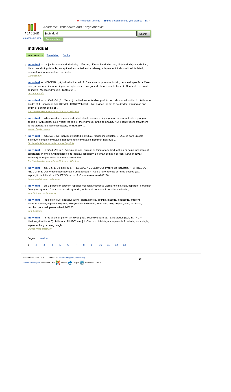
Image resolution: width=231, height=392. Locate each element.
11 (108, 244)
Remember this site (90, 20)
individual (34, 64)
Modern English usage (39, 129)
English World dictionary (39, 229)
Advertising (80, 258)
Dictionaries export (31, 263)
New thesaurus (35, 211)
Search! (143, 33)
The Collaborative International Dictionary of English (53, 111)
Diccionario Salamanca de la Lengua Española (51, 143)
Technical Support (66, 258)
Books (66, 55)
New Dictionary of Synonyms (42, 193)
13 (124, 244)
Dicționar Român (36, 93)
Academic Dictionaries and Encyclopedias (73, 27)
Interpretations (53, 39)
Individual (34, 100)
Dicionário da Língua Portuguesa (44, 179)
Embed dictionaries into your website (123, 20)
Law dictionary (35, 76)
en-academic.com (32, 38)
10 (100, 244)
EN (146, 20)
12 (116, 244)
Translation (53, 55)
